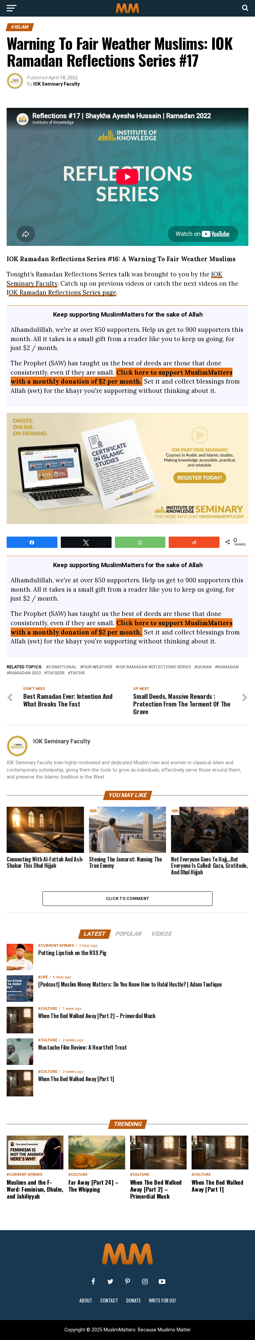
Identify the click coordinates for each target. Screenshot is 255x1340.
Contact (109, 1300)
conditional (62, 667)
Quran (204, 667)
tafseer (55, 673)
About (85, 1300)
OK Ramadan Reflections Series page (62, 292)
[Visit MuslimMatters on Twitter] (110, 1281)
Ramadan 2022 (25, 673)
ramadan (228, 667)
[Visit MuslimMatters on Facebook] (93, 1281)
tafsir (77, 673)
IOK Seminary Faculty (56, 84)
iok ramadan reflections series (154, 667)
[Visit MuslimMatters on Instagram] (144, 1281)
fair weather (97, 667)
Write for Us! (162, 1300)
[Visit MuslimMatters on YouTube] (162, 1281)
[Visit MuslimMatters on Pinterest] (127, 1281)
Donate (133, 1300)
